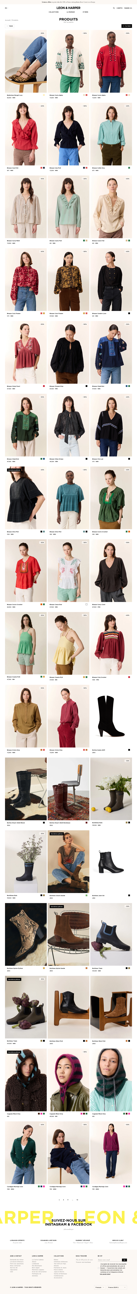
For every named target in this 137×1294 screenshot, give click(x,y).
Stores (85, 12)
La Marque (71, 12)
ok (124, 1260)
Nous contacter (15, 1265)
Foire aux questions (17, 1263)
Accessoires (58, 1277)
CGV (11, 1271)
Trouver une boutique (83, 1262)
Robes (56, 1259)
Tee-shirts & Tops (60, 1263)
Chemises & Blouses (61, 1261)
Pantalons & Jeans (60, 1267)
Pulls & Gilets (58, 1269)
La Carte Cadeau (38, 1259)
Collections (54, 12)
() (105, 1274)
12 (77, 1199)
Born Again (36, 1267)
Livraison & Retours (16, 1261)
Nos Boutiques (37, 1265)
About (34, 1261)
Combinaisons (58, 1275)
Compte (119, 8)
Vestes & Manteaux (60, 1273)
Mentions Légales (38, 1269)
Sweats (56, 1265)
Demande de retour (17, 1259)
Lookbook (35, 1263)
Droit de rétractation (39, 1271)
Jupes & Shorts (59, 1271)
